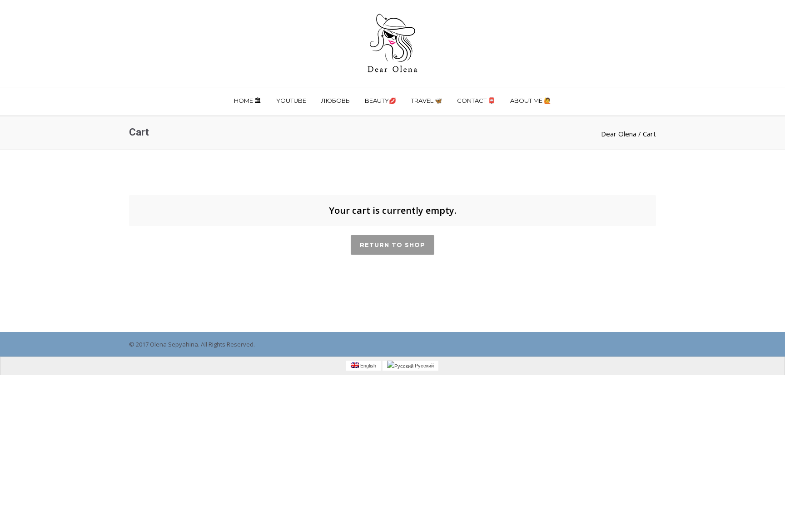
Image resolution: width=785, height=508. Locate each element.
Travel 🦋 (426, 100)
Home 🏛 (247, 100)
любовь (335, 100)
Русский (423, 365)
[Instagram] (592, 345)
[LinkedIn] (610, 345)
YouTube (291, 100)
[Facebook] (574, 345)
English (367, 365)
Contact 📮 (476, 100)
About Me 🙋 (530, 100)
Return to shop (392, 244)
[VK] (629, 345)
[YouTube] (647, 345)
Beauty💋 (380, 100)
